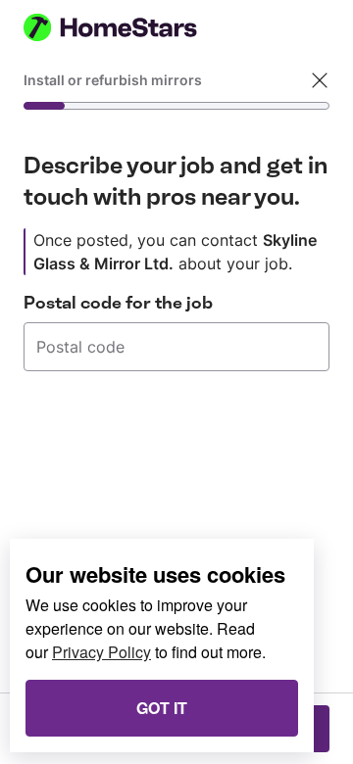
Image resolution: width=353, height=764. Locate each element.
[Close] (319, 80)
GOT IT (161, 707)
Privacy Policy (101, 652)
